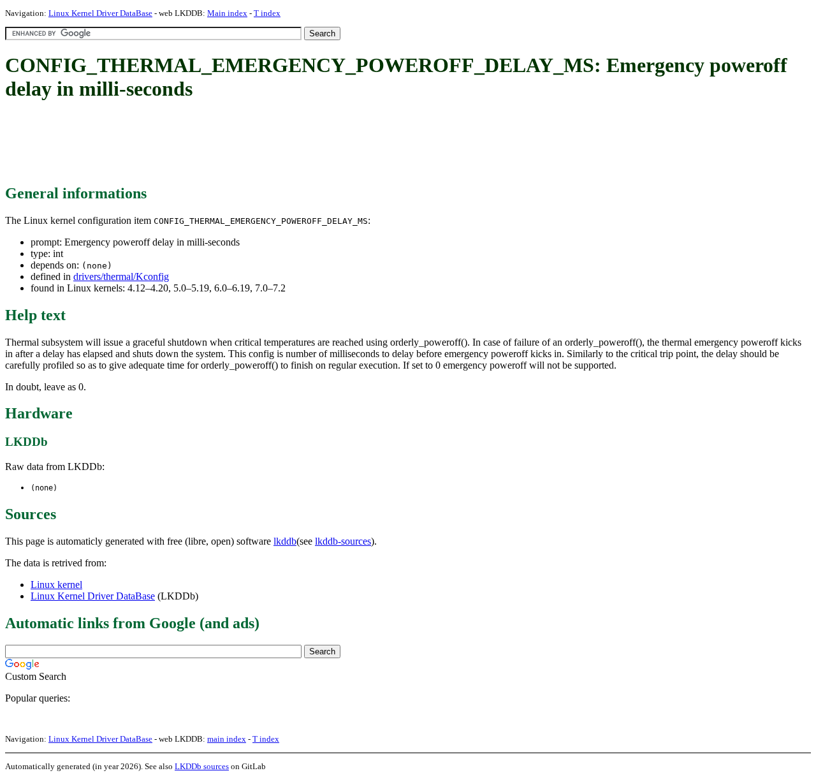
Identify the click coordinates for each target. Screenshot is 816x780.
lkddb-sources (343, 541)
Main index (227, 13)
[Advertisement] (237, 143)
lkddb (284, 541)
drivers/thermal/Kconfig (121, 276)
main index (226, 739)
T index (267, 13)
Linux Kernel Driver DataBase (100, 13)
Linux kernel (56, 584)
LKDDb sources (202, 766)
